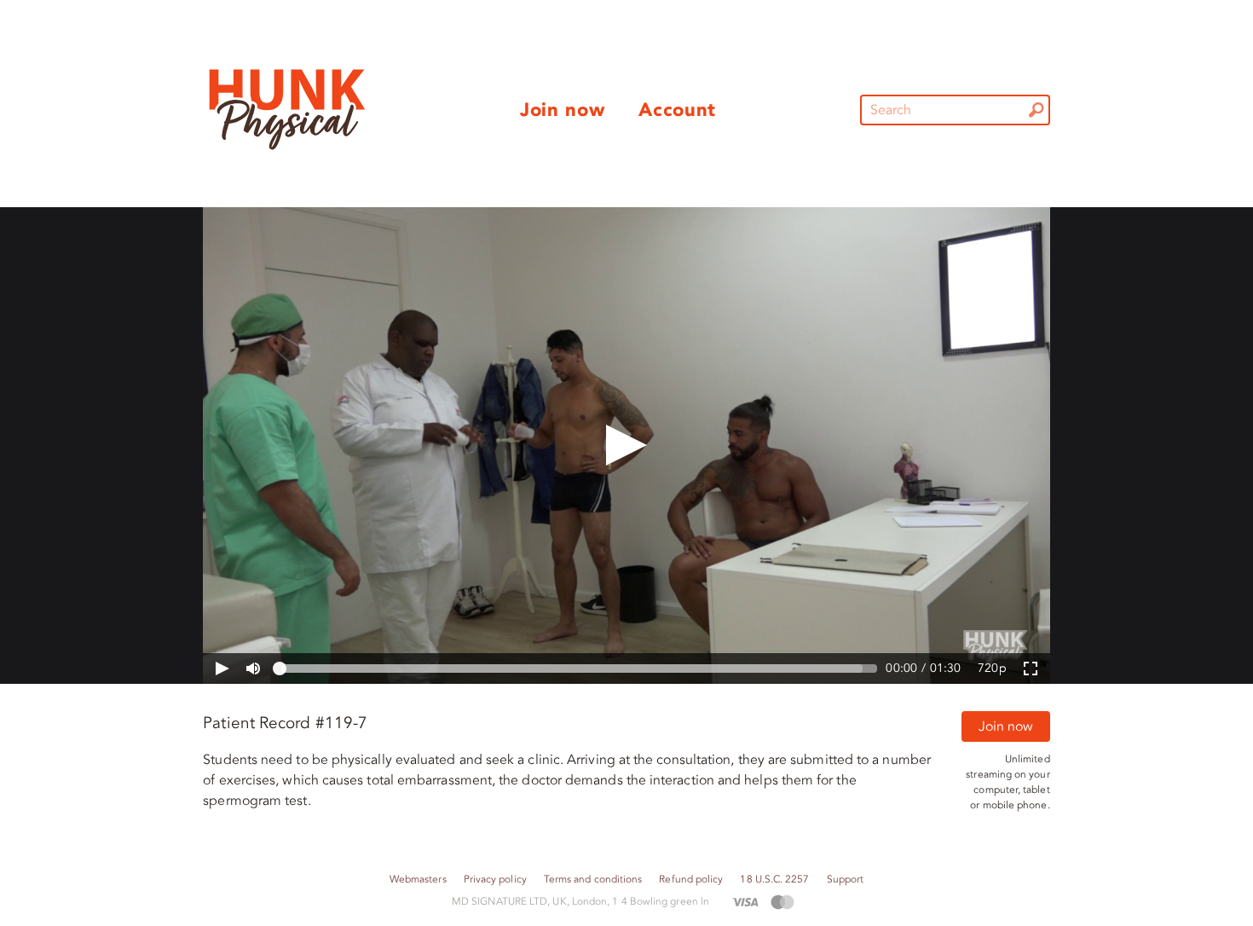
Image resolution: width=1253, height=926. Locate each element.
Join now (1006, 726)
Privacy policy (495, 879)
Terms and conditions (593, 879)
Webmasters (418, 879)
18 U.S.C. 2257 (774, 879)
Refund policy (691, 879)
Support (845, 879)
